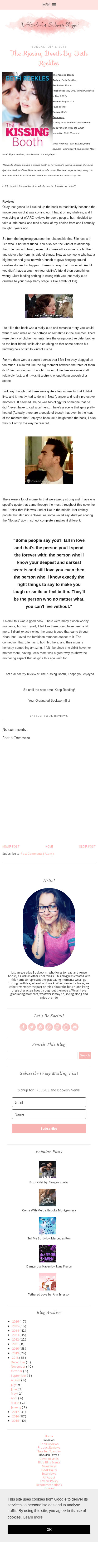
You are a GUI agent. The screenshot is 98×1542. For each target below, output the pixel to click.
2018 (15, 1357)
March (15, 1402)
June (14, 1389)
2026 (16, 1321)
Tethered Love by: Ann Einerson (49, 1294)
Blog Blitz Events (49, 1462)
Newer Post (11, 846)
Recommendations (49, 1485)
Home (49, 846)
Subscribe (49, 1128)
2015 (16, 1420)
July (13, 1385)
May (14, 1393)
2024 (16, 1330)
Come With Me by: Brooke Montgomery (49, 1210)
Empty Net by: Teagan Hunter (49, 1182)
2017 (16, 1412)
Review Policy (49, 1481)
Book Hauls (49, 1470)
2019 (16, 1353)
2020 (16, 1348)
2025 (16, 1326)
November (18, 1366)
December (18, 1362)
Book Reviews (56, 715)
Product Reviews (49, 1447)
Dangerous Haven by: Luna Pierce (49, 1266)
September (19, 1375)
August (16, 1380)
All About (49, 1477)
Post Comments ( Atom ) (37, 853)
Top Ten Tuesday (49, 1451)
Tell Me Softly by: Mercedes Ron (49, 1238)
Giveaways (49, 1466)
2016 (16, 1416)
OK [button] (49, 1529)
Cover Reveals (49, 1459)
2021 (16, 1344)
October (17, 1371)
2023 (16, 1335)
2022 (16, 1339)
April (14, 1398)
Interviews (49, 1473)
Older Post (87, 846)
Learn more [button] (33, 1517)
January (16, 1407)
